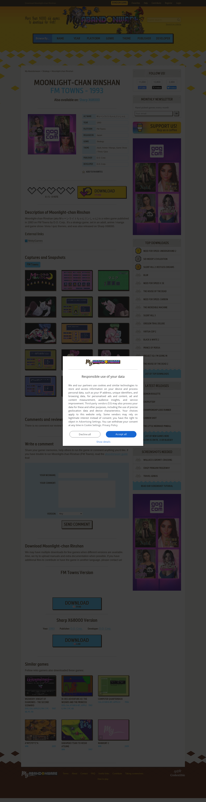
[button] (103, 441)
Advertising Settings (90, 421)
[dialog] (103, 401)
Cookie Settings (92, 425)
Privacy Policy (110, 425)
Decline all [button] (85, 434)
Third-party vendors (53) (98, 403)
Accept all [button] (121, 434)
